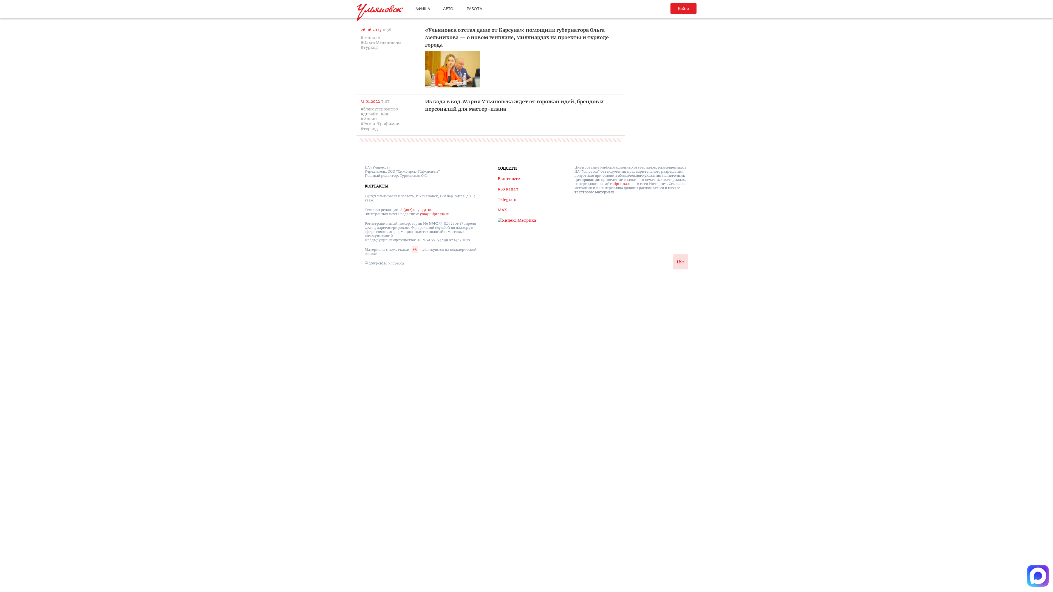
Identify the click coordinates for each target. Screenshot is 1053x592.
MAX (502, 209)
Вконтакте (509, 178)
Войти (683, 8)
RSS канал (508, 189)
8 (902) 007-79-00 (416, 210)
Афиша (422, 9)
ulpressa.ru (622, 184)
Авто (448, 9)
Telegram (507, 199)
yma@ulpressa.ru (434, 214)
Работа (474, 9)
